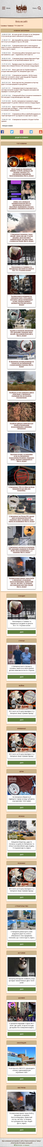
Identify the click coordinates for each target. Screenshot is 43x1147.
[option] (21, 163)
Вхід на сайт (21, 21)
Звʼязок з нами (22, 1145)
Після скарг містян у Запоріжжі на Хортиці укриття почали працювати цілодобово (19, 83)
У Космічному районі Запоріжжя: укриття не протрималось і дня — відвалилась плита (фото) (20, 54)
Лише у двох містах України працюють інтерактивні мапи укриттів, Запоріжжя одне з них (19, 70)
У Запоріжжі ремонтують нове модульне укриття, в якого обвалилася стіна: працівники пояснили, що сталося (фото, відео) (20, 47)
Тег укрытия (19, 25)
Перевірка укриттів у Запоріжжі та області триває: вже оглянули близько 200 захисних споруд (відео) (20, 65)
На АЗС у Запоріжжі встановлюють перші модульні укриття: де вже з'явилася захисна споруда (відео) (20, 102)
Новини (10, 25)
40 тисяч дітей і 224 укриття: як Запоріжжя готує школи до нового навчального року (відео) (20, 35)
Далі (21, 632)
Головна (4, 25)
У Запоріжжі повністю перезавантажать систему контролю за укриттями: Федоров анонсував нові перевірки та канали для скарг (20, 89)
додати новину (21, 137)
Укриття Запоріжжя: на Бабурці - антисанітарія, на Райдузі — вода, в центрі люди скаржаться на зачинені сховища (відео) (20, 108)
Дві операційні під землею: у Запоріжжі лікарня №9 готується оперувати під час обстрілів (21, 41)
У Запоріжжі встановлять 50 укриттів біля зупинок (20, 120)
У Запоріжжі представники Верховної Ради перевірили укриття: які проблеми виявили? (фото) (20, 59)
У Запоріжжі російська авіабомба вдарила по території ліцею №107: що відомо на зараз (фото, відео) (21, 115)
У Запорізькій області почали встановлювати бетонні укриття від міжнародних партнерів (21, 96)
